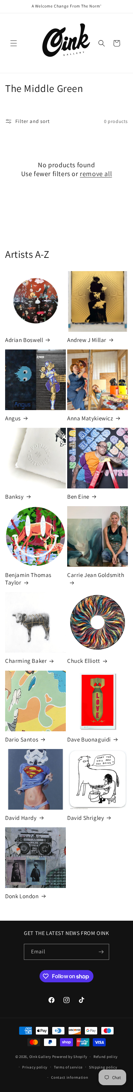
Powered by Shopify (69, 1056)
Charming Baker (26, 661)
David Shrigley (85, 818)
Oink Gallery (40, 1056)
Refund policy (105, 1056)
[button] (13, 43)
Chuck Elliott (83, 661)
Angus (13, 418)
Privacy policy (34, 1067)
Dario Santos (21, 739)
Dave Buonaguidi (89, 739)
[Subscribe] (101, 952)
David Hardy (21, 818)
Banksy (14, 496)
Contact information (69, 1077)
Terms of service (68, 1067)
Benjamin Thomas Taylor (28, 578)
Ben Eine (78, 496)
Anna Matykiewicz (90, 418)
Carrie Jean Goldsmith (95, 575)
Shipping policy (103, 1067)
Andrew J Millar (86, 340)
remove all (96, 173)
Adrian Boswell (24, 340)
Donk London (22, 896)
